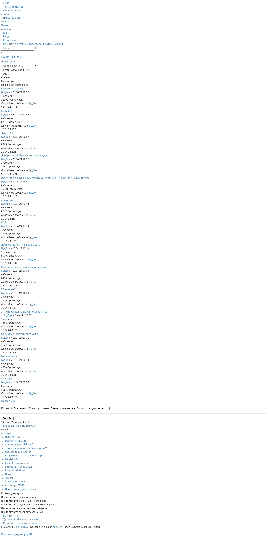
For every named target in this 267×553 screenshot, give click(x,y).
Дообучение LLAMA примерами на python (25, 155)
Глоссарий (7, 378)
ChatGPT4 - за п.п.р (12, 88)
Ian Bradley (21, 527)
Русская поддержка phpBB (16, 534)
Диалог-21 (7, 133)
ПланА (5, 21)
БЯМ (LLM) (11, 57)
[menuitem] (12, 6)
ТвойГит (6, 32)
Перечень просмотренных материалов (23, 267)
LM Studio (6, 111)
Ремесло (6, 25)
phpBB (56, 527)
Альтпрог (6, 29)
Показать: (7, 408)
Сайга (4, 222)
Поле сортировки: (39, 408)
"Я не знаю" (8, 289)
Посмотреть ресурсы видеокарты (20, 334)
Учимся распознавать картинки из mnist (24, 311)
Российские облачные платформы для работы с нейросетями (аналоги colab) (45, 177)
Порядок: (82, 408)
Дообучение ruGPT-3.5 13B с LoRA (21, 244)
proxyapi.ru (7, 200)
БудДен (5, 92)
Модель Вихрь (9, 356)
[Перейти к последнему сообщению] (39, 103)
